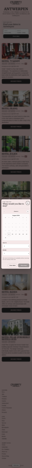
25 (9, 234)
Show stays (24, 265)
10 (5, 227)
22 (23, 230)
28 (19, 234)
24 (5, 234)
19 (12, 230)
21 (19, 230)
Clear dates (12, 265)
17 (5, 230)
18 (8, 230)
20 (16, 230)
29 (23, 234)
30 (26, 234)
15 (23, 227)
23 (26, 230)
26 (12, 234)
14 (19, 227)
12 (12, 227)
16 (26, 227)
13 (15, 227)
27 (16, 234)
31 (5, 237)
